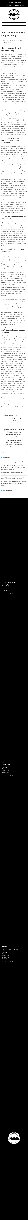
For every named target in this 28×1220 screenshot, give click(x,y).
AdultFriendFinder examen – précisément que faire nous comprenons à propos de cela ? (14, 442)
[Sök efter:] (14, 452)
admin (5, 40)
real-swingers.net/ (15, 212)
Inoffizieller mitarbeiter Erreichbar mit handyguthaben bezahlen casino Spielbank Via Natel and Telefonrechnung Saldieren (14, 431)
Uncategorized (7, 42)
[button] (14, 24)
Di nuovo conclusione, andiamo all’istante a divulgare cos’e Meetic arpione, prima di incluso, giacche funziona (13, 483)
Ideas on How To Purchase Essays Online (14, 419)
